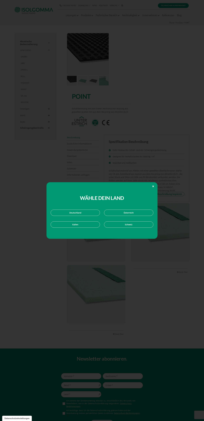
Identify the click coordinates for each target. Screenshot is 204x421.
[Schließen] (153, 186)
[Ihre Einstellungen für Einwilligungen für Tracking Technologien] (17, 418)
